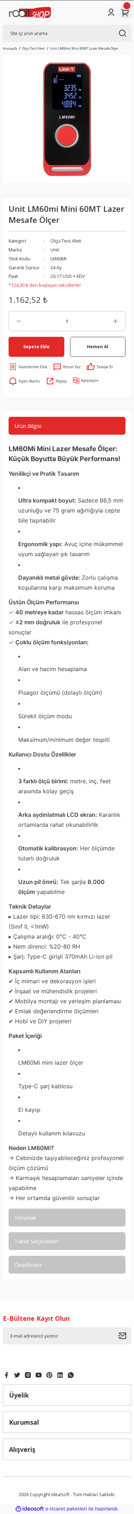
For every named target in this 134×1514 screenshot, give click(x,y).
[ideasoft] (29, 1509)
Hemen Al (97, 346)
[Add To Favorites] (28, 367)
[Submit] (124, 1335)
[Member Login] (111, 12)
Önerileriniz (28, 1264)
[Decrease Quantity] (19, 321)
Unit (54, 249)
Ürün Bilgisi (27, 425)
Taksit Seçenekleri (36, 1241)
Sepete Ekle (36, 346)
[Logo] (30, 12)
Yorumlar (25, 1217)
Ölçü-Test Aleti (65, 241)
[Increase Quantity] (115, 321)
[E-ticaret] (66, 1508)
